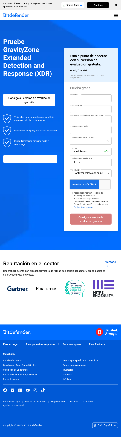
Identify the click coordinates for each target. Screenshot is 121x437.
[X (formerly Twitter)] (12, 390)
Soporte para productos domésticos (80, 360)
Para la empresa (72, 344)
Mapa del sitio (58, 401)
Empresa (74, 401)
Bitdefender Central (12, 360)
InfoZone (67, 379)
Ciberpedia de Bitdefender (15, 369)
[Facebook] (5, 390)
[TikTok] (43, 390)
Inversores (68, 369)
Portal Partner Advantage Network (20, 374)
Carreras (67, 374)
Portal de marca (11, 379)
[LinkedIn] (20, 390)
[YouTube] (28, 390)
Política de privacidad (83, 207)
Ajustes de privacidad (13, 405)
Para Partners (97, 344)
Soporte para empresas (74, 365)
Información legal (11, 401)
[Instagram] (35, 390)
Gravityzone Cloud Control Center (19, 365)
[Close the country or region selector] (116, 5)
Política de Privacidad (35, 401)
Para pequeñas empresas (40, 344)
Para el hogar (10, 344)
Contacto (88, 401)
